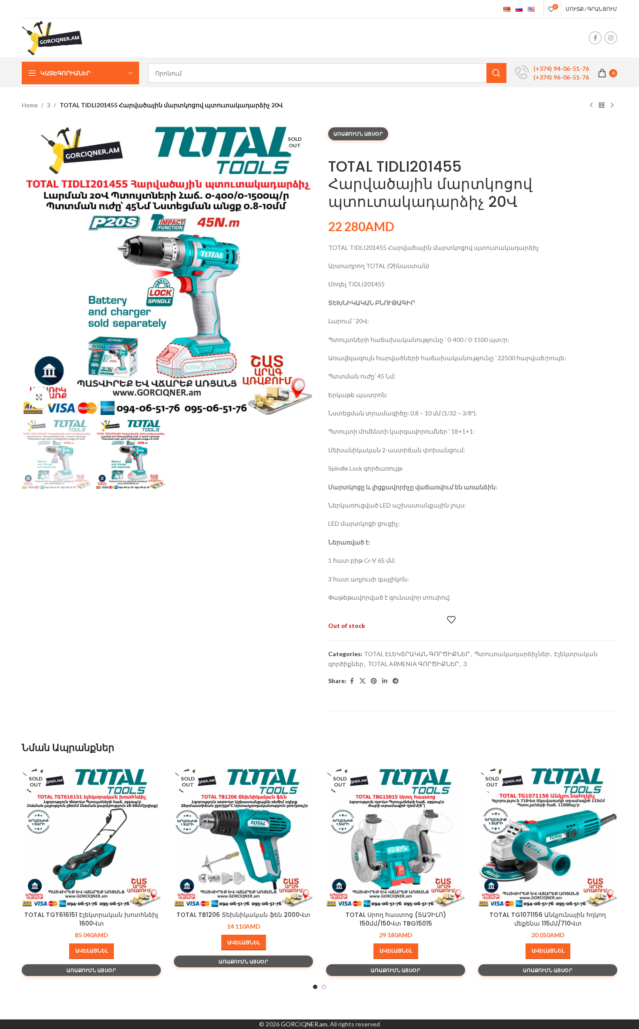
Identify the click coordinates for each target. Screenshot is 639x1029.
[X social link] (362, 681)
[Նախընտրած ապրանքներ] (451, 619)
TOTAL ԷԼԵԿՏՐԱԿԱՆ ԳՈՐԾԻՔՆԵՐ (417, 653)
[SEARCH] (496, 73)
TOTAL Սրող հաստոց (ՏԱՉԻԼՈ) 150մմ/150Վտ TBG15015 (396, 919)
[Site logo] (52, 37)
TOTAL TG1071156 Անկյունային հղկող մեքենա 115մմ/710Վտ (547, 919)
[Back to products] (601, 105)
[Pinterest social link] (373, 681)
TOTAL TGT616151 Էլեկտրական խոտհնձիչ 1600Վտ (91, 919)
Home (30, 105)
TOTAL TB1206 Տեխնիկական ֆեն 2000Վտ (243, 914)
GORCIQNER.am (304, 1024)
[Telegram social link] (395, 681)
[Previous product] (591, 105)
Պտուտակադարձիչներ (512, 653)
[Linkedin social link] (384, 681)
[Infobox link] (552, 73)
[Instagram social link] (610, 37)
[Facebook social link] (595, 37)
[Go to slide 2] (324, 987)
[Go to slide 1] (315, 987)
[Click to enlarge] (39, 397)
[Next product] (612, 105)
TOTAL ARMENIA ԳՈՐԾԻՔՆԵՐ (413, 663)
